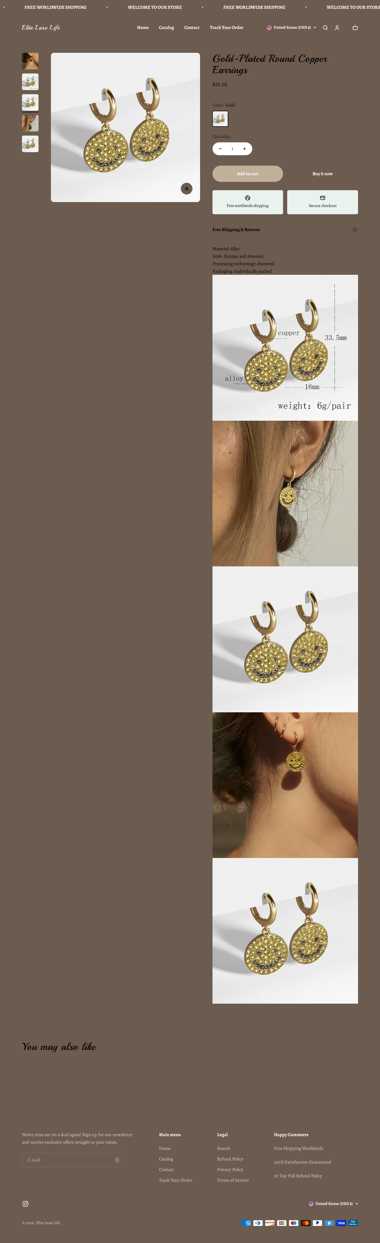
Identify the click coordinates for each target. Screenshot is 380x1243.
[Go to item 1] (30, 62)
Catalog (166, 27)
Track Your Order (226, 27)
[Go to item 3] (30, 103)
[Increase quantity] (244, 149)
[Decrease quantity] (220, 149)
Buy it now (323, 174)
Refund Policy (230, 1159)
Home (143, 27)
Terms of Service (233, 1180)
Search (223, 1148)
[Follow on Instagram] (25, 1203)
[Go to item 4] (30, 124)
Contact (192, 27)
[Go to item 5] (30, 145)
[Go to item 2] (30, 82)
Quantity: (221, 136)
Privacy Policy (230, 1169)
